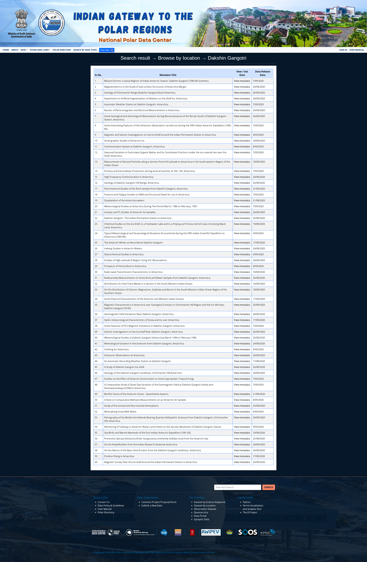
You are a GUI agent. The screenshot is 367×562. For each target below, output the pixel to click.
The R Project (250, 512)
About (14, 49)
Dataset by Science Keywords (210, 502)
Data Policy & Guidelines (111, 505)
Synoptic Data (201, 519)
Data (23, 49)
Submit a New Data (151, 505)
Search (268, 487)
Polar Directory (62, 49)
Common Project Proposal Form (158, 502)
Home (6, 49)
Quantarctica (201, 512)
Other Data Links (39, 49)
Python (247, 502)
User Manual (356, 49)
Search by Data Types (85, 49)
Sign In (343, 49)
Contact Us (104, 502)
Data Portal (200, 515)
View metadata (242, 80)
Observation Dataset (205, 509)
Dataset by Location (204, 505)
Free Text (105, 50)
